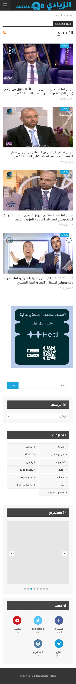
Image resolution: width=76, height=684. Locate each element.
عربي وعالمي (58, 454)
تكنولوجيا (60, 462)
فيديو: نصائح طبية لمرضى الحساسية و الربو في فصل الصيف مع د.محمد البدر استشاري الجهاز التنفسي (42, 154)
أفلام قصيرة (27, 477)
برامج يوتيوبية (26, 469)
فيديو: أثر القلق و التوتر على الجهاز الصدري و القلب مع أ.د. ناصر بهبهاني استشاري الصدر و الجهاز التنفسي (38, 280)
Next (64, 553)
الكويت (61, 447)
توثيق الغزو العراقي (23, 485)
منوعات (65, 45)
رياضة (62, 469)
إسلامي (61, 485)
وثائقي (29, 462)
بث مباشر (29, 454)
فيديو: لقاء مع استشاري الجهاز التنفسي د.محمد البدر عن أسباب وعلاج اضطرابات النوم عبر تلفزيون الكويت (38, 217)
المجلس (29, 447)
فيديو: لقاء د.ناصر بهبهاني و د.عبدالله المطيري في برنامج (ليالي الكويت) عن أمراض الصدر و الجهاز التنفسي (38, 91)
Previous (11, 553)
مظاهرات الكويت (56, 492)
